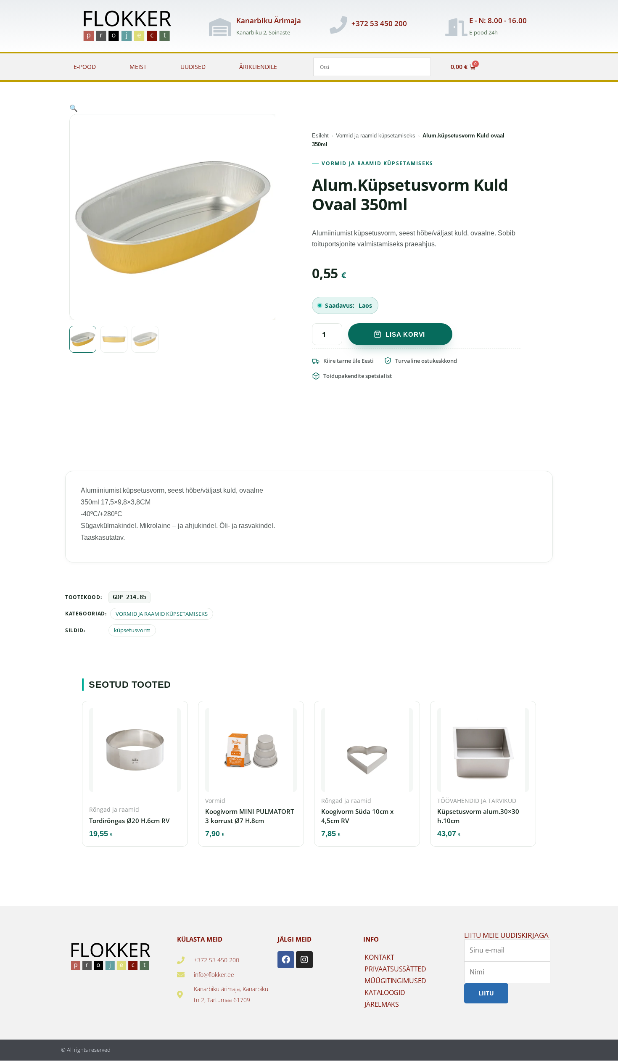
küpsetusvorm (132, 630)
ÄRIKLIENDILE (258, 67)
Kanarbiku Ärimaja (268, 20)
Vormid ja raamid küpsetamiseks (375, 135)
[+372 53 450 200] (338, 25)
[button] (73, 108)
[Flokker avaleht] (131, 27)
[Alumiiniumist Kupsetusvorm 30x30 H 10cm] (483, 752)
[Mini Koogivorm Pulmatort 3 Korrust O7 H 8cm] (251, 752)
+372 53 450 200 (379, 23)
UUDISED (193, 67)
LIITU (486, 993)
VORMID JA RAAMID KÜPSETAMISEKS (377, 163)
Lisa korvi (405, 334)
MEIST (138, 67)
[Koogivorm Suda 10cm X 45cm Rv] (367, 752)
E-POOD (85, 67)
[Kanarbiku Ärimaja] (220, 27)
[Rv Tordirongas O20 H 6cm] (135, 752)
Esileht (320, 135)
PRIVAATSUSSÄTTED (395, 969)
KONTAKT (379, 957)
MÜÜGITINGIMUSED (395, 980)
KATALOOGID (384, 992)
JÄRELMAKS (381, 1004)
